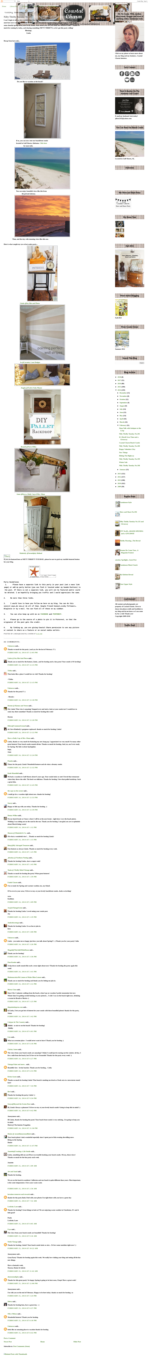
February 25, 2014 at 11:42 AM (23, 1271)
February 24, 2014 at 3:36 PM (22, 957)
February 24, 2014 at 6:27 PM (22, 1059)
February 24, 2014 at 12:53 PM (23, 797)
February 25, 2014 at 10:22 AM (23, 1248)
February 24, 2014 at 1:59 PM (22, 877)
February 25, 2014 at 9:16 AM (22, 1236)
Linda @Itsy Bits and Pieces (30, 303)
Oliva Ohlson (12, 1314)
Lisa (9, 1037)
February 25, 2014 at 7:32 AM (22, 1201)
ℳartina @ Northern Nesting (18, 858)
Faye (9, 1229)
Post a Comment (9, 1338)
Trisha (10, 671)
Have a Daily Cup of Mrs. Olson (19, 738)
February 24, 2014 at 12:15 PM (23, 665)
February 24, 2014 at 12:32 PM (23, 767)
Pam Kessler (12, 962)
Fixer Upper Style (126, 584)
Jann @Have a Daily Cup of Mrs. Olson (30, 494)
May (121, 416)
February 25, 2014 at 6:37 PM (22, 1308)
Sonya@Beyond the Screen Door (19, 1104)
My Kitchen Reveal (126, 575)
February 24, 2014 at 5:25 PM (22, 1001)
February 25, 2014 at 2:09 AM (22, 1166)
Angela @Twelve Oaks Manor (31, 388)
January (123, 469)
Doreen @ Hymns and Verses (18, 706)
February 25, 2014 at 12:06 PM (23, 1283)
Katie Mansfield (13, 773)
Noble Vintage (13, 1242)
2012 (119, 477)
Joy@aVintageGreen (15, 908)
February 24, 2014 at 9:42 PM (22, 1110)
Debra (10, 1301)
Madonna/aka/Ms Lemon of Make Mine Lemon (24, 977)
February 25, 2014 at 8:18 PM (22, 1320)
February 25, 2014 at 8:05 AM (22, 1224)
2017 (119, 380)
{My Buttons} (52, 6)
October (123, 399)
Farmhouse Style (126, 502)
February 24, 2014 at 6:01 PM (22, 1031)
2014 (119, 390)
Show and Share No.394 (128, 512)
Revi (9, 1092)
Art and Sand (12, 1171)
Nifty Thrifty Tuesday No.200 (129, 446)
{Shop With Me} (38, 6)
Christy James (13, 1049)
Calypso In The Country (16, 1022)
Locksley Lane (13, 1207)
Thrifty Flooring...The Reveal (130, 541)
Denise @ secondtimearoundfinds (19, 1134)
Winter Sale (123, 462)
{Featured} (25, 6)
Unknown (11, 646)
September (123, 403)
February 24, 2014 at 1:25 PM (22, 852)
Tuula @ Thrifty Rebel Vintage (18, 870)
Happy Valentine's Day (127, 449)
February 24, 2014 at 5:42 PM (22, 1016)
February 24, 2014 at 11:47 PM (23, 1146)
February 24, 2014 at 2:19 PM (22, 917)
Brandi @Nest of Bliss (28, 447)
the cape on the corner (15, 791)
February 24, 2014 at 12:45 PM (23, 785)
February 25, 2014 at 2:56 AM (22, 1189)
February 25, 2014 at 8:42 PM (22, 1333)
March (122, 422)
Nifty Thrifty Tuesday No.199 (129, 459)
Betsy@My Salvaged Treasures (18, 845)
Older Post (77, 1342)
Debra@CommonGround (17, 726)
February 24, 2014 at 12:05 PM (23, 652)
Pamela (10, 761)
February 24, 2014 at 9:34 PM (22, 1098)
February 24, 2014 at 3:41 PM (22, 972)
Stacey (10, 803)
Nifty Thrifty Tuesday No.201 (18, 17)
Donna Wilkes (13, 815)
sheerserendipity (13, 1277)
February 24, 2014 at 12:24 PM (23, 755)
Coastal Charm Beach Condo (129, 443)
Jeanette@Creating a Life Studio (19, 1151)
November (123, 396)
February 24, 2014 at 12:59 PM (23, 810)
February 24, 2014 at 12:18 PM (23, 700)
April (122, 419)
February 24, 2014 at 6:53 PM (22, 1071)
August (122, 406)
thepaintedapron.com (15, 1007)
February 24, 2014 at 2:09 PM (22, 902)
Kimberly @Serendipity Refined (31, 553)
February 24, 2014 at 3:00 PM (22, 932)
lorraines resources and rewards (19, 1194)
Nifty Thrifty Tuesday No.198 (129, 465)
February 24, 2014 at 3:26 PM (22, 944)
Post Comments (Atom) (21, 1346)
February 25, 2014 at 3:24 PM (22, 1296)
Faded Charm (13, 882)
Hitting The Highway (126, 456)
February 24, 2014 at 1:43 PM (22, 864)
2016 (119, 383)
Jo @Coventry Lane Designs (29, 362)
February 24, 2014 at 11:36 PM (23, 1128)
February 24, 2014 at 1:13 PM (22, 840)
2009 (119, 486)
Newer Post (8, 1342)
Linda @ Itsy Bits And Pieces (18, 658)
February (123, 425)
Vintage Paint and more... (17, 1064)
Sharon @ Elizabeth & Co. (17, 833)
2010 (119, 483)
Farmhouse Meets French (129, 565)
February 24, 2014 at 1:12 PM (22, 827)
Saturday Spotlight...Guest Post (125, 560)
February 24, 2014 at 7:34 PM (22, 1086)
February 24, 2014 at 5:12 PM (22, 984)
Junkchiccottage (13, 923)
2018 (119, 377)
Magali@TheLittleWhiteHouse (18, 950)
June (121, 412)
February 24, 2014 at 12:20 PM (23, 720)
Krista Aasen (12, 1077)
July (121, 409)
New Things (123, 452)
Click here (43, 143)
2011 (119, 480)
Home (4, 6)
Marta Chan (12, 990)
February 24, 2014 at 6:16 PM (22, 1044)
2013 (119, 474)
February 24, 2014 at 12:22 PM (23, 732)
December (123, 393)
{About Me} (14, 6)
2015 (119, 387)
